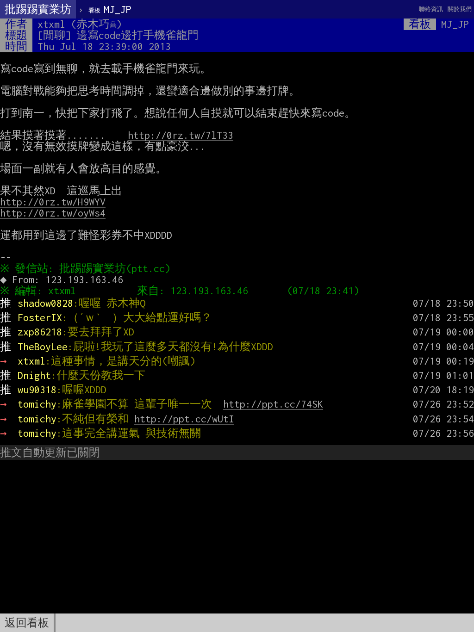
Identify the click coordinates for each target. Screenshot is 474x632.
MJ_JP (109, 9)
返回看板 (27, 623)
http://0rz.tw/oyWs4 (53, 213)
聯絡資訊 (431, 9)
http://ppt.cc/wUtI (184, 419)
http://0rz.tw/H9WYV (53, 202)
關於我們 (460, 9)
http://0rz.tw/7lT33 (180, 135)
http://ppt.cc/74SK (273, 404)
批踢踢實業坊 (38, 9)
